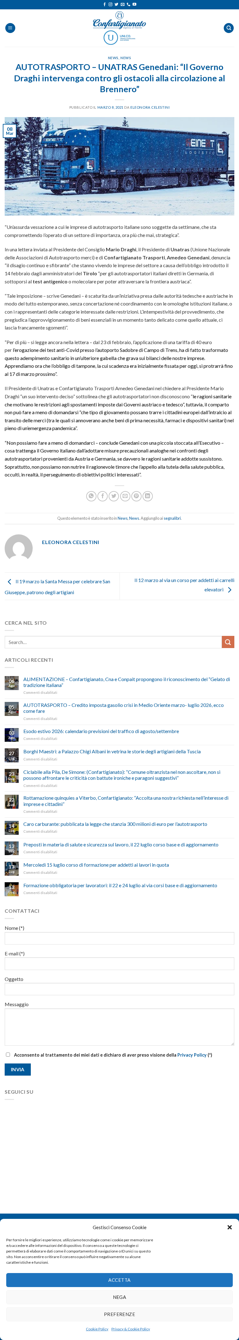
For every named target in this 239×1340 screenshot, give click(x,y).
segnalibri (172, 518)
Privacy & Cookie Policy (130, 1329)
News (113, 58)
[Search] (229, 28)
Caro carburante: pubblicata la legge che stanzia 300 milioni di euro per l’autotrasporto (115, 824)
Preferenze (119, 1314)
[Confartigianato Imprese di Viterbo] (119, 28)
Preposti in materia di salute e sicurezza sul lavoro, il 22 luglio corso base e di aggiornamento (120, 844)
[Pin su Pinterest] (136, 496)
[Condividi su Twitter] (114, 496)
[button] (230, 1227)
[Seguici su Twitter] (116, 4)
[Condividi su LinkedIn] (148, 496)
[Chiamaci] (128, 4)
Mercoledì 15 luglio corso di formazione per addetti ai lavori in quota (96, 865)
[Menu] (10, 28)
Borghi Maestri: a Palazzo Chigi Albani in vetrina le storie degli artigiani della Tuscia (112, 751)
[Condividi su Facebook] (102, 496)
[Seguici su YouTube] (134, 4)
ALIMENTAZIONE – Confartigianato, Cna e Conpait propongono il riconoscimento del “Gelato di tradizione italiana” (126, 682)
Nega (119, 1297)
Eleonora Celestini (150, 107)
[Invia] (228, 642)
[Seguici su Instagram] (110, 4)
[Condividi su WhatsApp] (91, 496)
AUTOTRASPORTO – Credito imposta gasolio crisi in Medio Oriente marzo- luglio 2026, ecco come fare (123, 708)
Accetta (119, 1280)
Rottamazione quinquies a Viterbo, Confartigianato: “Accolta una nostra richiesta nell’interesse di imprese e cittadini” (125, 801)
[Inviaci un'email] (122, 4)
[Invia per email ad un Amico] (125, 496)
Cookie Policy (97, 1329)
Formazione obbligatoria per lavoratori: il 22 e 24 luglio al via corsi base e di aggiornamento (120, 885)
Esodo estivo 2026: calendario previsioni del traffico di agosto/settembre (101, 731)
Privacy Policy (192, 1055)
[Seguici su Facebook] (104, 4)
